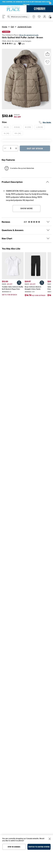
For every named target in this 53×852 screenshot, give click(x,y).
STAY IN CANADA (14, 847)
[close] (50, 3)
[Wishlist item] (39, 18)
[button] (39, 16)
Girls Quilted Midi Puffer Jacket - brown (22, 37)
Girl (12, 26)
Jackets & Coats (24, 26)
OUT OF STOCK (35, 148)
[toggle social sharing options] (47, 54)
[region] (26, 2)
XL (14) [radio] (6, 133)
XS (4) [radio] (6, 127)
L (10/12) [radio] (39, 127)
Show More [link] (26, 208)
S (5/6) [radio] (17, 127)
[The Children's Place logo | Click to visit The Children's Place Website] (13, 8)
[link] (34, 16)
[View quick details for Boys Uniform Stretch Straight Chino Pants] (42, 282)
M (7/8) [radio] (28, 127)
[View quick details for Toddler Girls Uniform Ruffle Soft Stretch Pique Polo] (19, 282)
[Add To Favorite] (47, 62)
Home (4, 26)
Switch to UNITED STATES (39, 847)
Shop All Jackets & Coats (28, 35)
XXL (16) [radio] (18, 133)
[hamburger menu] (3, 16)
